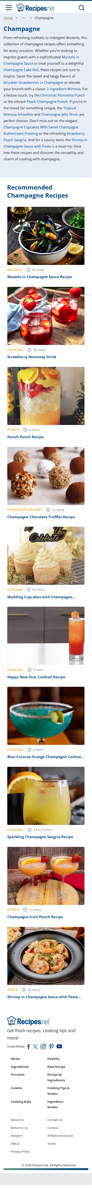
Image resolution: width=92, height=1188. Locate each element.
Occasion (18, 1074)
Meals (15, 1058)
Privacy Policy (20, 1151)
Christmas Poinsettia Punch (62, 95)
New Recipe (56, 1067)
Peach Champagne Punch (47, 101)
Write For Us (19, 1128)
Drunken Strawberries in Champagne (33, 82)
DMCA (15, 1143)
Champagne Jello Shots (59, 114)
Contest (52, 1128)
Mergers (16, 1135)
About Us (17, 1120)
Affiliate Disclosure (60, 1135)
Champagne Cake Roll (21, 69)
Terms (51, 1143)
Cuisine (16, 1088)
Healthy (53, 1058)
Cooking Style (21, 1101)
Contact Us (55, 1120)
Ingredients (19, 1067)
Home (8, 18)
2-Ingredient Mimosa (63, 88)
